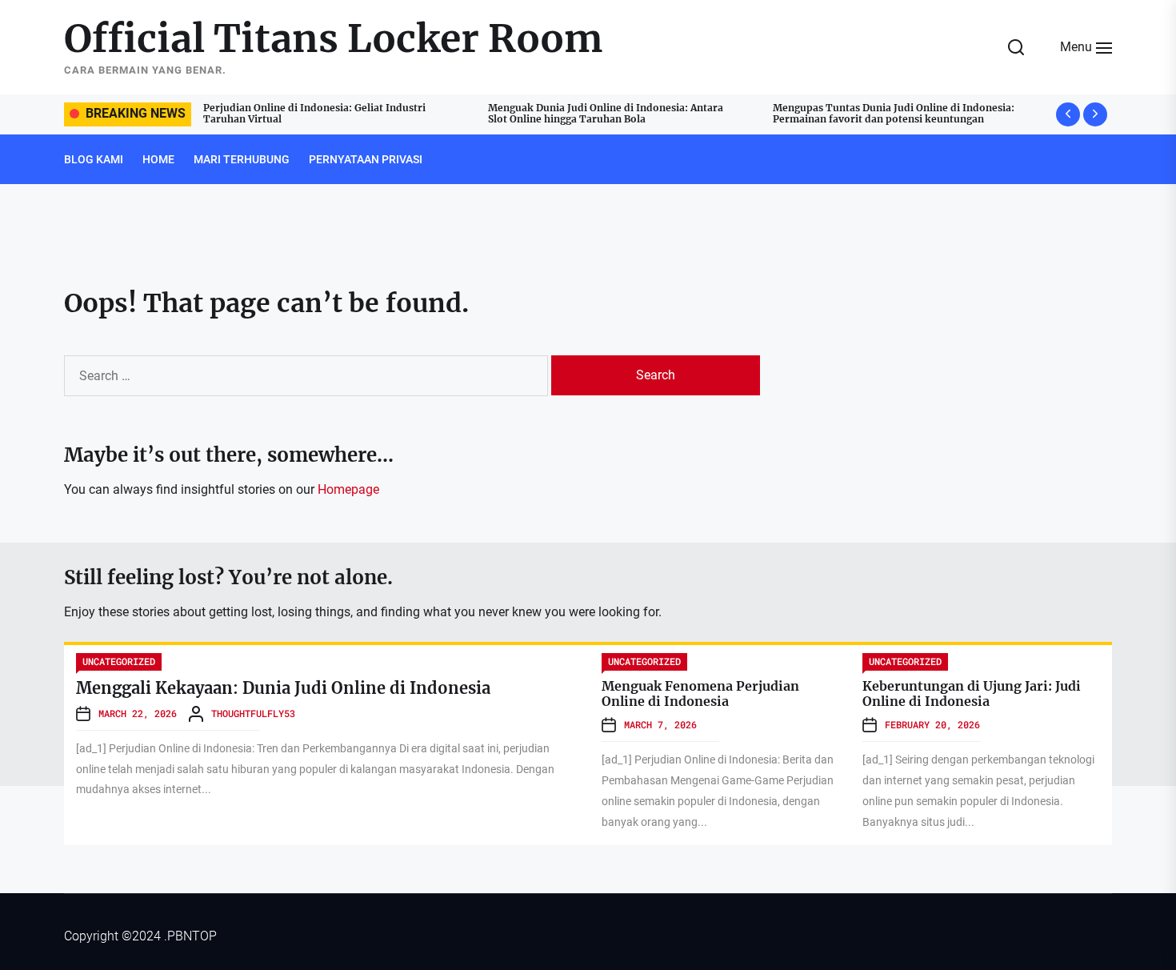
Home (158, 159)
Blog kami (93, 159)
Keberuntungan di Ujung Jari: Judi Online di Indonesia (971, 693)
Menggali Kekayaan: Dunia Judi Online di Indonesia (283, 688)
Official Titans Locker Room (333, 39)
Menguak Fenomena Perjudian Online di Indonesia (700, 693)
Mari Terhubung (242, 159)
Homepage (348, 489)
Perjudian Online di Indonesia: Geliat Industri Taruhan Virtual (314, 113)
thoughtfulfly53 (253, 713)
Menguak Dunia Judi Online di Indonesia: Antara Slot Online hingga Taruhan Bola (605, 113)
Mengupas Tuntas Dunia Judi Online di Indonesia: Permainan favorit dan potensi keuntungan (893, 113)
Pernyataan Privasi (365, 159)
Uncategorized (118, 661)
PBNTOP (192, 936)
